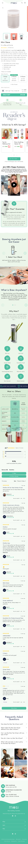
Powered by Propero (11, 839)
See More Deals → (14, 158)
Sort (15, 481)
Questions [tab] (11, 470)
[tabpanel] (14, 295)
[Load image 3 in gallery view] (21, 36)
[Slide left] (1, 36)
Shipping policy (14, 841)
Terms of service (7, 841)
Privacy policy (24, 839)
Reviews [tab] (5, 470)
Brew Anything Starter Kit (18, 143)
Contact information (21, 841)
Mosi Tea (5, 839)
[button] (2, 2)
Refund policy (18, 839)
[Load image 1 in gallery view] (6, 36)
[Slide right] (26, 36)
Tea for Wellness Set (6, 143)
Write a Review (16, 476)
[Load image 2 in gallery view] (14, 36)
